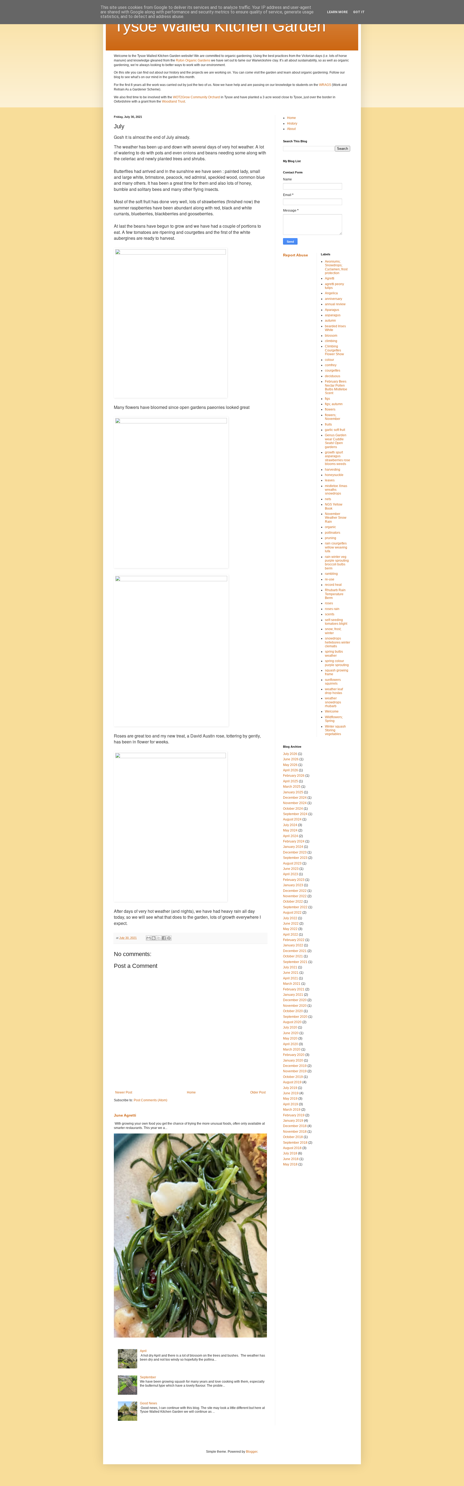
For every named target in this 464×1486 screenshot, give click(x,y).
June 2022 (291, 923)
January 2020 (293, 1060)
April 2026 (290, 770)
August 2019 (292, 1082)
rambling (331, 574)
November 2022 (295, 896)
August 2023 (292, 863)
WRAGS (325, 85)
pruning (330, 538)
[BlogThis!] (153, 938)
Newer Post (123, 1092)
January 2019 (293, 1120)
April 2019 (290, 1104)
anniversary (333, 299)
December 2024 (295, 798)
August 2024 (292, 819)
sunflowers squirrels (333, 681)
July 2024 (290, 825)
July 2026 (290, 754)
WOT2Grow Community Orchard (196, 97)
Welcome (332, 711)
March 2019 (291, 1109)
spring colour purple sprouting (337, 663)
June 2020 (291, 1033)
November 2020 (295, 1006)
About (291, 129)
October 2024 (293, 809)
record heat (333, 585)
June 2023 (291, 869)
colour (329, 360)
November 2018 (295, 1131)
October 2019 (293, 1077)
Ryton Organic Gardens (193, 60)
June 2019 (291, 1093)
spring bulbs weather (334, 653)
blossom (331, 335)
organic (330, 527)
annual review (335, 304)
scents (329, 614)
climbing (331, 341)
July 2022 (290, 918)
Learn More (337, 12)
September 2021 (295, 962)
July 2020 (290, 1027)
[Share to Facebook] (163, 938)
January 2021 (293, 995)
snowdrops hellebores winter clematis (337, 642)
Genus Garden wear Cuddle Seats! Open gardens (335, 441)
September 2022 (295, 907)
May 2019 (290, 1098)
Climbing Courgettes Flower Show (334, 350)
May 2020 (290, 1038)
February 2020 (294, 1055)
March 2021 (291, 984)
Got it (359, 12)
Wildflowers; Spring (334, 719)
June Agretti (125, 1115)
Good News (148, 1403)
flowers (330, 409)
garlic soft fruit (335, 430)
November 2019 (295, 1071)
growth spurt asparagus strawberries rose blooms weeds (337, 458)
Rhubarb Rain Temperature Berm (335, 594)
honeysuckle (334, 475)
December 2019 (295, 1066)
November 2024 (295, 803)
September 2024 (295, 814)
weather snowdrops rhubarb (333, 702)
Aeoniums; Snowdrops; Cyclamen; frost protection (336, 267)
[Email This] (148, 938)
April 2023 (290, 874)
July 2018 (290, 1153)
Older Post (258, 1092)
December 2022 (295, 891)
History (292, 123)
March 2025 (291, 787)
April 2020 (290, 1044)
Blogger (251, 1452)
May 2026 (290, 765)
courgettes (332, 370)
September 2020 (295, 1017)
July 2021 (290, 967)
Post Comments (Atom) (150, 1100)
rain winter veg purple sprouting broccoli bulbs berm (337, 562)
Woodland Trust (173, 101)
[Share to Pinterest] (169, 938)
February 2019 (294, 1115)
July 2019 (290, 1088)
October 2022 (293, 901)
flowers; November (332, 417)
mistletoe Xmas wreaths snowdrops (336, 490)
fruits (328, 424)
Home (191, 1092)
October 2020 (293, 1011)
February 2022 (294, 940)
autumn (330, 320)
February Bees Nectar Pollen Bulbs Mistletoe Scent (336, 387)
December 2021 (295, 951)
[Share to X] (158, 938)
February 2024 (294, 841)
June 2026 (291, 759)
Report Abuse (295, 255)
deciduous (332, 376)
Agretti (329, 278)
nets (328, 499)
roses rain (332, 609)
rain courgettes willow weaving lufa (336, 547)
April (143, 1351)
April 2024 (290, 836)
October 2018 (293, 1137)
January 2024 (293, 847)
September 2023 (295, 858)
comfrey (330, 365)
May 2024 (290, 830)
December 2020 (295, 1000)
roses (329, 603)
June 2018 (291, 1159)
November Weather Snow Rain (335, 518)
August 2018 (292, 1148)
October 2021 (293, 956)
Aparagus (332, 310)
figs (327, 399)
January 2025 (293, 792)
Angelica (331, 293)
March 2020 (291, 1049)
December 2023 (295, 852)
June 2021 (291, 973)
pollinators (332, 533)
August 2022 (292, 912)
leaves (330, 480)
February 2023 (294, 880)
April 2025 (290, 781)
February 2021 (294, 989)
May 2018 (290, 1164)
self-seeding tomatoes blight (336, 622)
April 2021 (290, 978)
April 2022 (290, 934)
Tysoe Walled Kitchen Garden (220, 26)
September (148, 1377)
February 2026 (294, 775)
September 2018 (295, 1143)
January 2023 (293, 885)
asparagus (332, 315)
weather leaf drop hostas (334, 691)
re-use (329, 579)
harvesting (332, 469)
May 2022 (290, 929)
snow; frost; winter (333, 631)
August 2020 (292, 1022)
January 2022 (293, 945)
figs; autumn (334, 404)
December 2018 (295, 1126)
